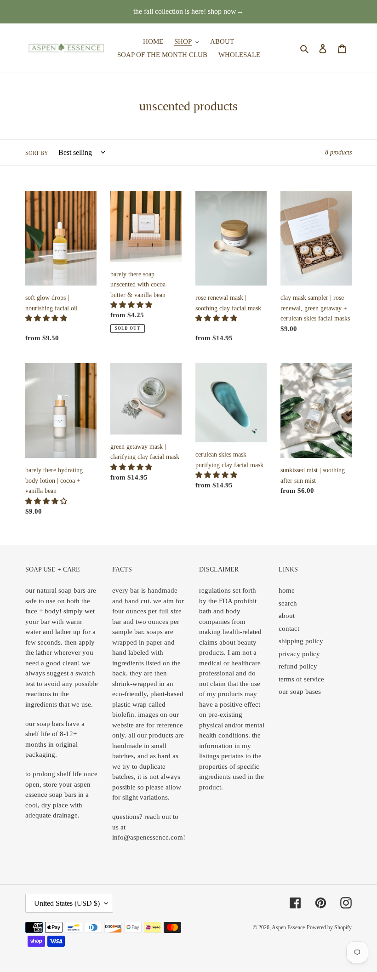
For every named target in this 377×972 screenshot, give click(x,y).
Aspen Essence (288, 927)
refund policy (298, 666)
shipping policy (301, 641)
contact (289, 628)
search (288, 603)
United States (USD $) (67, 903)
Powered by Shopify (329, 927)
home (287, 590)
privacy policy (299, 654)
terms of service (301, 679)
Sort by (36, 153)
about (287, 615)
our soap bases (300, 691)
